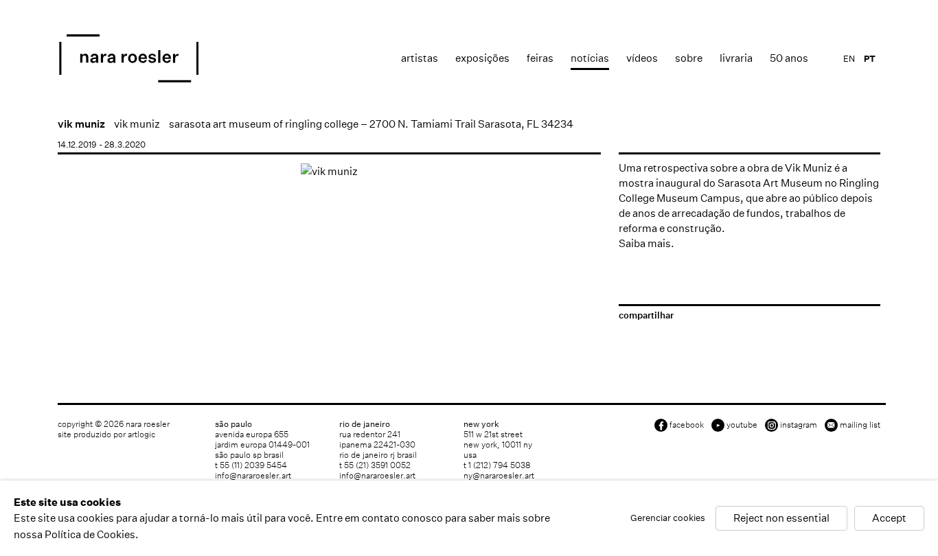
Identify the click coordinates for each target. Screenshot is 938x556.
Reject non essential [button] (781, 518)
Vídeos (642, 58)
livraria (736, 58)
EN (849, 59)
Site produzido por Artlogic (106, 434)
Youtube (742, 424)
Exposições (482, 58)
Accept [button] (889, 518)
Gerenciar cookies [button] (667, 518)
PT (870, 59)
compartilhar (646, 315)
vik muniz (81, 123)
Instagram (798, 424)
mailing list (860, 424)
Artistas (419, 58)
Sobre (688, 58)
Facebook (687, 424)
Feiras (540, 58)
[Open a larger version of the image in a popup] (329, 171)
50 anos (789, 58)
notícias (590, 58)
